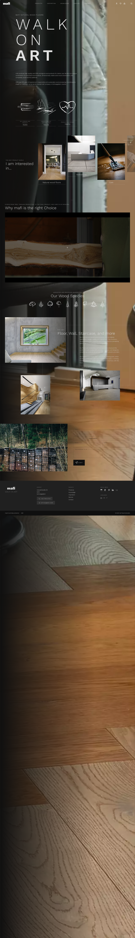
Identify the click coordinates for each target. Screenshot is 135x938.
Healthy (67, 124)
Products (38, 3)
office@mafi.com (47, 502)
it (106, 498)
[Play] (67, 247)
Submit (80, 462)
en (101, 498)
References (81, 175)
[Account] (117, 3)
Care (111, 182)
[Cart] (124, 3)
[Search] (131, 3)
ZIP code (77, 436)
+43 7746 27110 (46, 498)
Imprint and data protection (12, 513)
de (104, 498)
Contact (87, 3)
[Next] (130, 142)
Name (106, 442)
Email (77, 429)
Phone (77, 442)
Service (77, 3)
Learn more (86, 367)
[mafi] (6, 3)
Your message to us (81, 449)
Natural (46, 125)
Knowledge (64, 3)
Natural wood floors (52, 182)
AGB (22, 513)
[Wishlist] (120, 3)
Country (92, 436)
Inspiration (51, 3)
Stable (25, 125)
